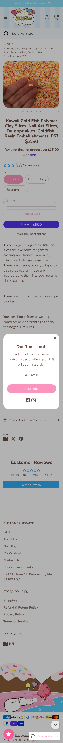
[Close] (55, 338)
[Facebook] (28, 400)
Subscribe (32, 389)
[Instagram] (33, 400)
